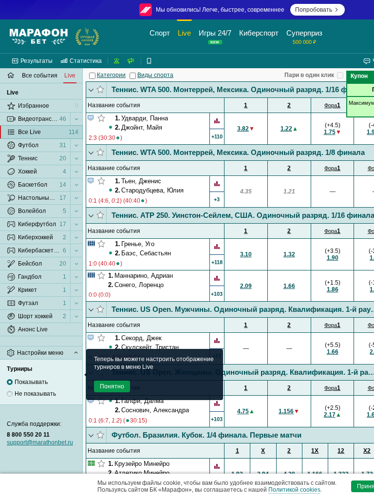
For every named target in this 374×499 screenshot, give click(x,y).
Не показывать (35, 393)
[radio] (10, 382)
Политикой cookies (294, 489)
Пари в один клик (309, 75)
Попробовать (313, 9)
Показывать (31, 382)
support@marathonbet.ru (40, 442)
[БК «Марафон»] (39, 36)
